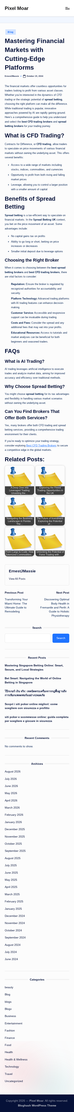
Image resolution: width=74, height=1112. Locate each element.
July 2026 (11, 778)
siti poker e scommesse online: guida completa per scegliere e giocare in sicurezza (36, 719)
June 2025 (11, 872)
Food (8, 1045)
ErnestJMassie (22, 571)
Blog (10, 32)
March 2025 (12, 894)
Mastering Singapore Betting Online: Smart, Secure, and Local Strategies (34, 667)
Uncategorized (14, 1081)
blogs (8, 1001)
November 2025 (15, 836)
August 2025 (13, 858)
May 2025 (11, 879)
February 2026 (14, 814)
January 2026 (13, 822)
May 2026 (11, 793)
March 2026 (12, 807)
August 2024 (13, 944)
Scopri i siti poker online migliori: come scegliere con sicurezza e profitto (31, 706)
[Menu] (67, 8)
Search (37, 627)
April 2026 (11, 800)
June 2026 (11, 786)
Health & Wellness (16, 1059)
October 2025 (13, 843)
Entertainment (13, 1023)
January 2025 (13, 908)
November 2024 (15, 923)
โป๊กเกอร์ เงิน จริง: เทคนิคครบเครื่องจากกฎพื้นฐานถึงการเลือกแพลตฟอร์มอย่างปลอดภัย (36, 693)
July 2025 (11, 865)
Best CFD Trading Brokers (41, 445)
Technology (12, 1066)
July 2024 (11, 952)
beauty (9, 987)
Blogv (8, 1008)
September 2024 (15, 937)
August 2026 (13, 771)
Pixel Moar (16, 8)
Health (9, 1052)
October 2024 (13, 930)
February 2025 (14, 901)
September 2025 (15, 850)
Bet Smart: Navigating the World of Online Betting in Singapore (33, 680)
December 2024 (15, 915)
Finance (10, 1037)
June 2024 (11, 959)
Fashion (10, 1030)
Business (10, 1016)
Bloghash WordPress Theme (37, 1105)
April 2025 (11, 887)
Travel (8, 1074)
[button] (17, 578)
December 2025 (15, 829)
